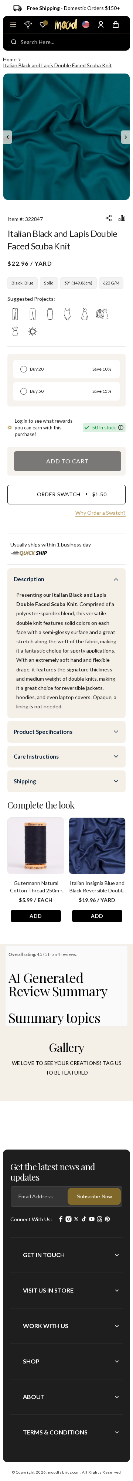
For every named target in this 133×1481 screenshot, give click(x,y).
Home (10, 59)
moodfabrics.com (64, 1472)
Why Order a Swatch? (100, 513)
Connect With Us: (31, 1219)
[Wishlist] (42, 24)
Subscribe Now (94, 1196)
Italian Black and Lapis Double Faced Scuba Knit (57, 65)
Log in (21, 421)
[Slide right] (125, 137)
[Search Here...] (13, 42)
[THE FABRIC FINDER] (27, 24)
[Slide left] (7, 137)
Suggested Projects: (31, 299)
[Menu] (13, 24)
